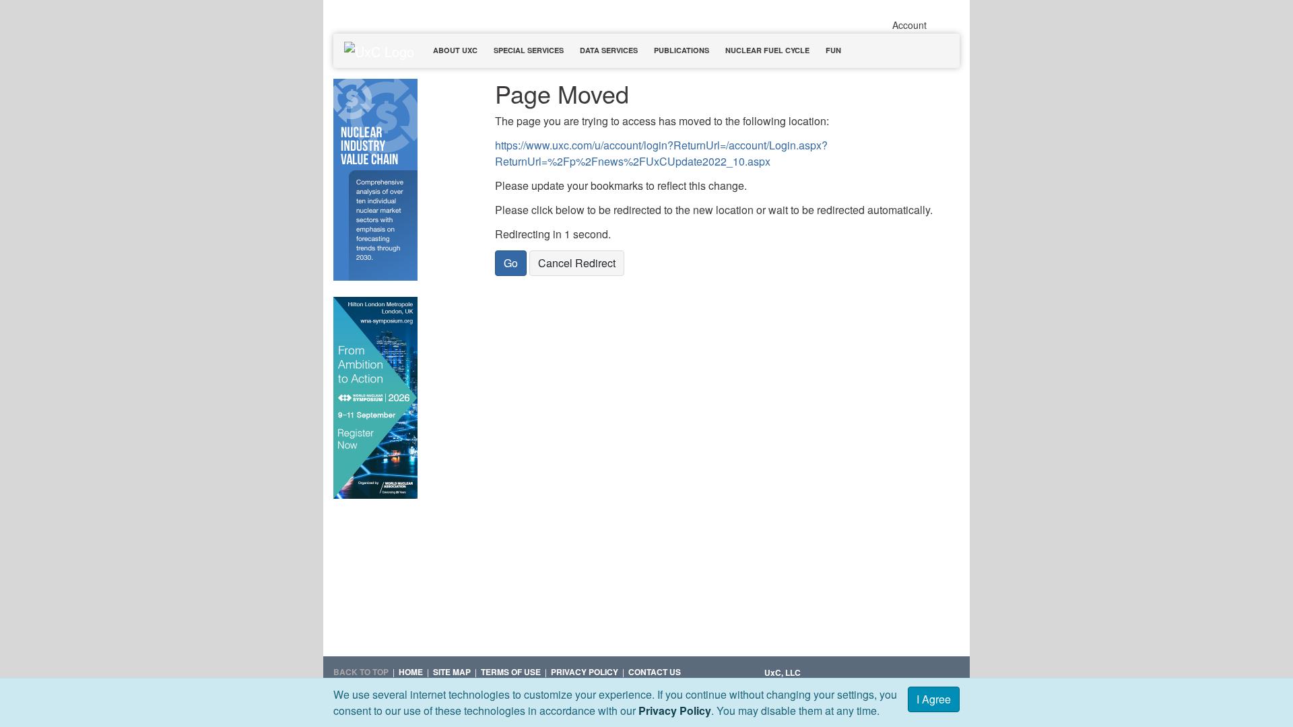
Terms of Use (511, 672)
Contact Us (654, 672)
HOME (411, 672)
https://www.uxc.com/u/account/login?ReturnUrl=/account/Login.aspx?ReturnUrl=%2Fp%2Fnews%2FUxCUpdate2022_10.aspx (661, 153)
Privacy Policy (674, 710)
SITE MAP (452, 672)
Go (511, 263)
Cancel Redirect (577, 263)
